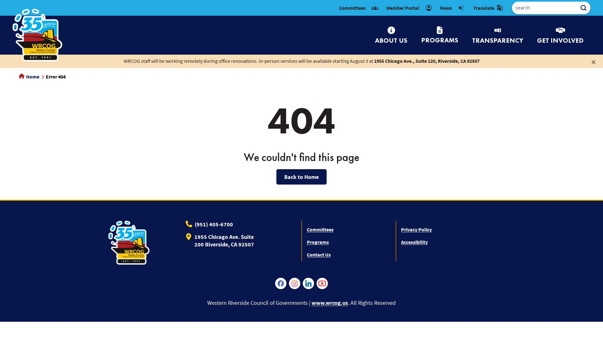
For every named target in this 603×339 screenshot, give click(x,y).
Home (32, 76)
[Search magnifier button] (585, 8)
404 (302, 120)
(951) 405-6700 (214, 224)
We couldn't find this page (301, 157)
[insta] (294, 283)
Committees (320, 229)
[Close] (593, 61)
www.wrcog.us (330, 302)
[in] (308, 283)
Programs (318, 242)
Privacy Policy (416, 229)
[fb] (280, 283)
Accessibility (414, 242)
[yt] (322, 283)
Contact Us (319, 254)
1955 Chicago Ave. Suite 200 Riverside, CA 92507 (224, 240)
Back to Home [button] (301, 176)
